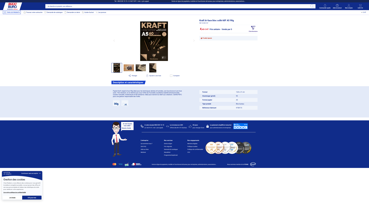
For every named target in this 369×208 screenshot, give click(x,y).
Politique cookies (192, 146)
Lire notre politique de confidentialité (14, 192)
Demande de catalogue (171, 149)
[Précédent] (114, 40)
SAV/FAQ (143, 146)
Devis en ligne (168, 143)
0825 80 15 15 (122, 1)
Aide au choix (145, 149)
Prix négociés (168, 146)
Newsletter (167, 152)
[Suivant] (194, 40)
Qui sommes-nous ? (146, 143)
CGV (188, 152)
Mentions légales (192, 143)
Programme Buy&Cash (171, 155)
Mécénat (143, 152)
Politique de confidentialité (195, 149)
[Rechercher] (312, 6)
